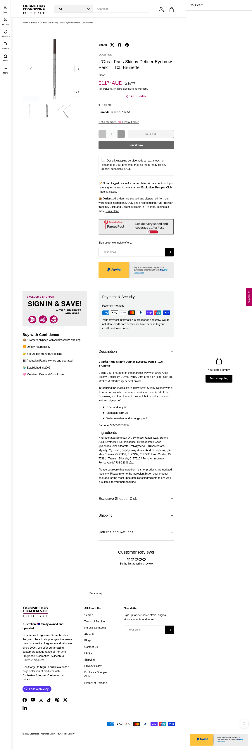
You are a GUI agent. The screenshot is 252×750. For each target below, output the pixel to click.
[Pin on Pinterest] (127, 45)
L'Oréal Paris (105, 54)
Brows (34, 23)
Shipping (89, 659)
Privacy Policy (93, 665)
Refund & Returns (95, 627)
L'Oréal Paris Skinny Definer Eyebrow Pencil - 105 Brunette (66, 23)
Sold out (150, 134)
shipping (117, 88)
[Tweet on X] (112, 45)
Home (25, 23)
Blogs (87, 640)
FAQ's (88, 653)
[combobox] (101, 9)
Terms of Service (94, 621)
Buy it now (136, 145)
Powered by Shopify (66, 734)
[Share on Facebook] (119, 45)
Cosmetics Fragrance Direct (43, 734)
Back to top (96, 593)
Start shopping (219, 378)
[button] (172, 10)
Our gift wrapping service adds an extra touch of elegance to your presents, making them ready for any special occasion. (133, 164)
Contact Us (91, 646)
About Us (90, 634)
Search (88, 615)
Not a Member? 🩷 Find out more (119, 122)
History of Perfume (95, 682)
